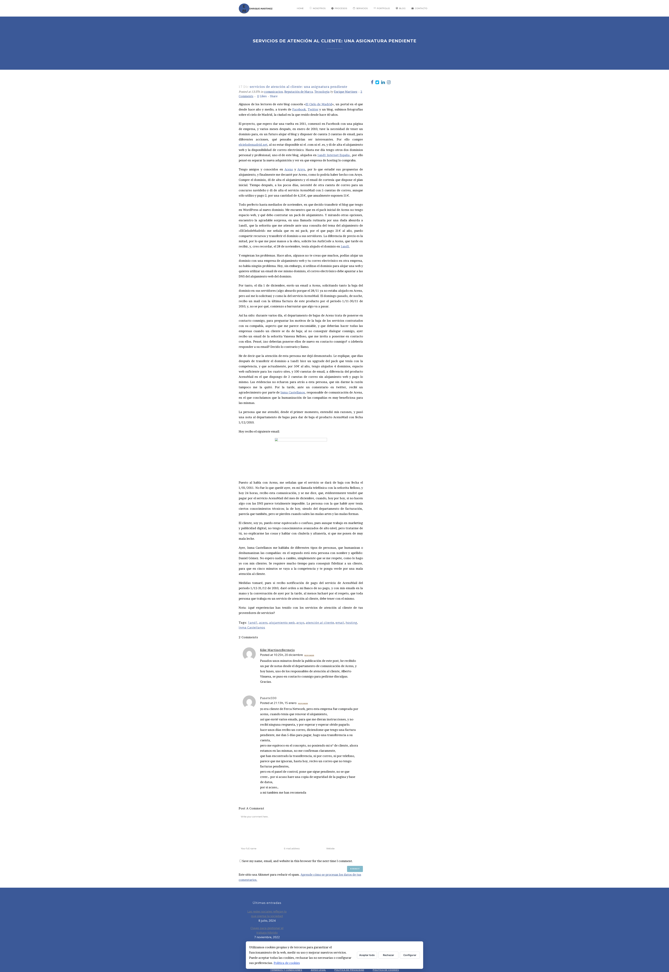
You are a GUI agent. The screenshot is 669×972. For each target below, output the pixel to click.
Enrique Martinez (345, 91)
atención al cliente (320, 623)
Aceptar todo (367, 955)
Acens (288, 169)
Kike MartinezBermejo (277, 650)
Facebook (299, 109)
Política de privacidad (349, 969)
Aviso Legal (318, 969)
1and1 (345, 246)
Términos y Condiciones (286, 969)
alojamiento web (282, 623)
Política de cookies (287, 963)
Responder (309, 655)
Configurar (409, 955)
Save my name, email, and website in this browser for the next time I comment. (297, 861)
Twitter (313, 109)
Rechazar (388, 955)
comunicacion (273, 91)
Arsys (301, 169)
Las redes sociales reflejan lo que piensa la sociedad (267, 913)
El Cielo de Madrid (319, 104)
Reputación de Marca (298, 91)
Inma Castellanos (292, 392)
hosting (351, 623)
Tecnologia (321, 91)
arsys (300, 623)
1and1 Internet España (334, 155)
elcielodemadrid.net (253, 144)
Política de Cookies (386, 969)
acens (263, 623)
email (340, 623)
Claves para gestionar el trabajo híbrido (267, 930)
